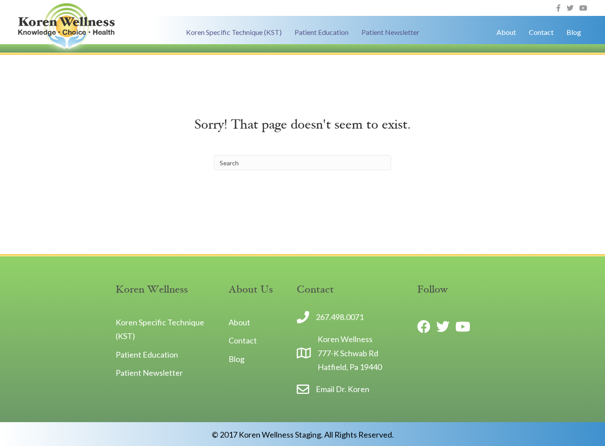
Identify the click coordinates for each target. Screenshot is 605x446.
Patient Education (322, 32)
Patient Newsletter (390, 32)
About (506, 32)
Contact (541, 32)
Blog (573, 32)
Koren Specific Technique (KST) (234, 32)
